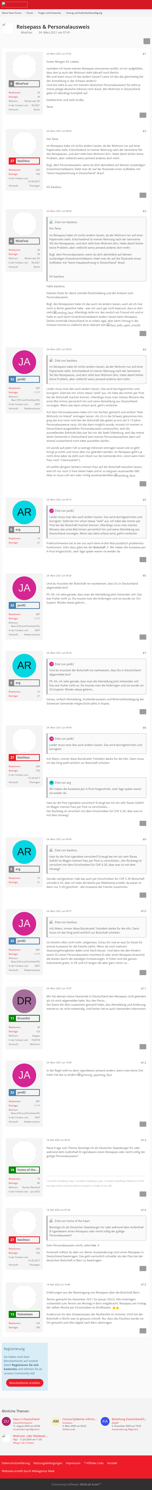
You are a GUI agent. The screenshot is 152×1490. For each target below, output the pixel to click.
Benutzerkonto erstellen (24, 1383)
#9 (144, 839)
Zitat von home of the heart (72, 1221)
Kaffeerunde (68, 1429)
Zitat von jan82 (64, 510)
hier (93, 1245)
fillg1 (15, 1439)
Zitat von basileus (66, 222)
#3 (144, 211)
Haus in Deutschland (26, 1419)
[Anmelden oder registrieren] (138, 4)
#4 (144, 349)
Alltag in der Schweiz (23, 1442)
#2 (144, 131)
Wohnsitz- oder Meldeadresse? (32, 1436)
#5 (144, 500)
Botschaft (99, 547)
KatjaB (115, 1422)
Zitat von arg (63, 782)
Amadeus (67, 1422)
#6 (144, 575)
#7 (144, 653)
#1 (144, 54)
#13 (143, 1140)
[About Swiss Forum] (14, 4)
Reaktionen (14, 92)
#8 (144, 727)
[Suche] (128, 4)
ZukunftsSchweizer (22, 1422)
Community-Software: (76, 1484)
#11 (143, 988)
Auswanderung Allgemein (26, 1429)
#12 (143, 1062)
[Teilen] (146, 41)
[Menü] (147, 4)
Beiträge (13, 96)
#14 (143, 1210)
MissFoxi (26, 32)
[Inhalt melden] (143, 115)
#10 (143, 911)
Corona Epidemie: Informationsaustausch (88, 1419)
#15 (143, 1284)
